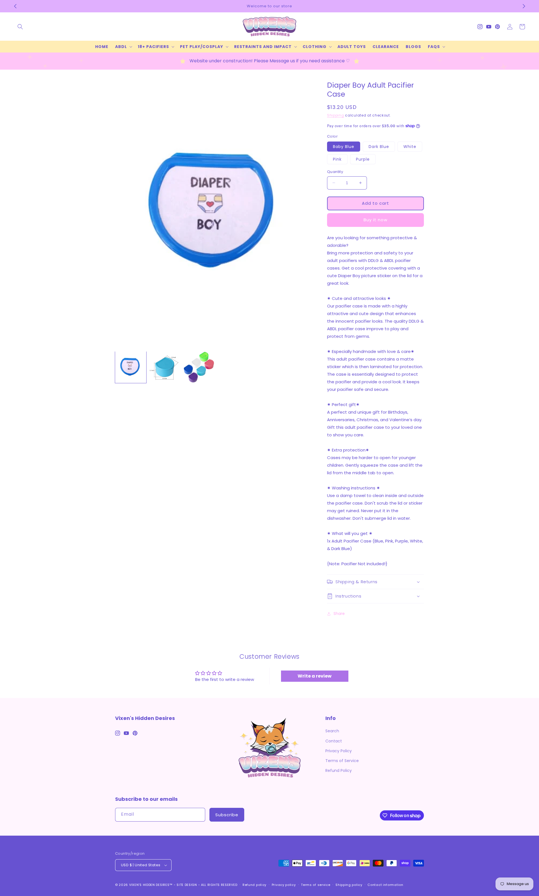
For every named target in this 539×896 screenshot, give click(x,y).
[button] (20, 26)
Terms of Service (342, 760)
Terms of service (315, 885)
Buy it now (375, 220)
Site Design (187, 885)
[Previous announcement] (15, 6)
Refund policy (254, 885)
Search (332, 731)
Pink (337, 159)
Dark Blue (379, 146)
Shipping (335, 115)
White (409, 146)
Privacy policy (284, 885)
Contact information (385, 885)
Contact (333, 741)
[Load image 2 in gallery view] (164, 367)
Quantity (335, 171)
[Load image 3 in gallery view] (198, 367)
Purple (363, 159)
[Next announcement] (524, 6)
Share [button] (339, 613)
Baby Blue (343, 146)
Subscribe (226, 815)
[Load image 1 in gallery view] (130, 367)
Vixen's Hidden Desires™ (151, 885)
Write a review (315, 676)
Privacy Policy (338, 751)
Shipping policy (348, 885)
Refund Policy (338, 770)
